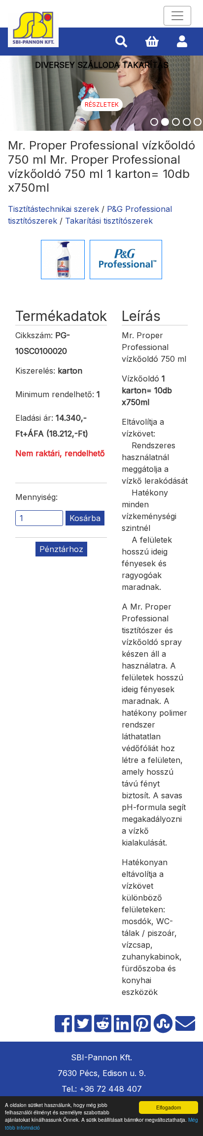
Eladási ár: (34, 418)
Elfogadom (168, 1107)
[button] (121, 42)
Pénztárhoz (61, 549)
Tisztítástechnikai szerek (53, 209)
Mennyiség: (36, 497)
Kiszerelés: (35, 371)
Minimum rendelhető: (54, 394)
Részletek (102, 104)
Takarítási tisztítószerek (109, 221)
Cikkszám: (34, 335)
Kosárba (85, 518)
